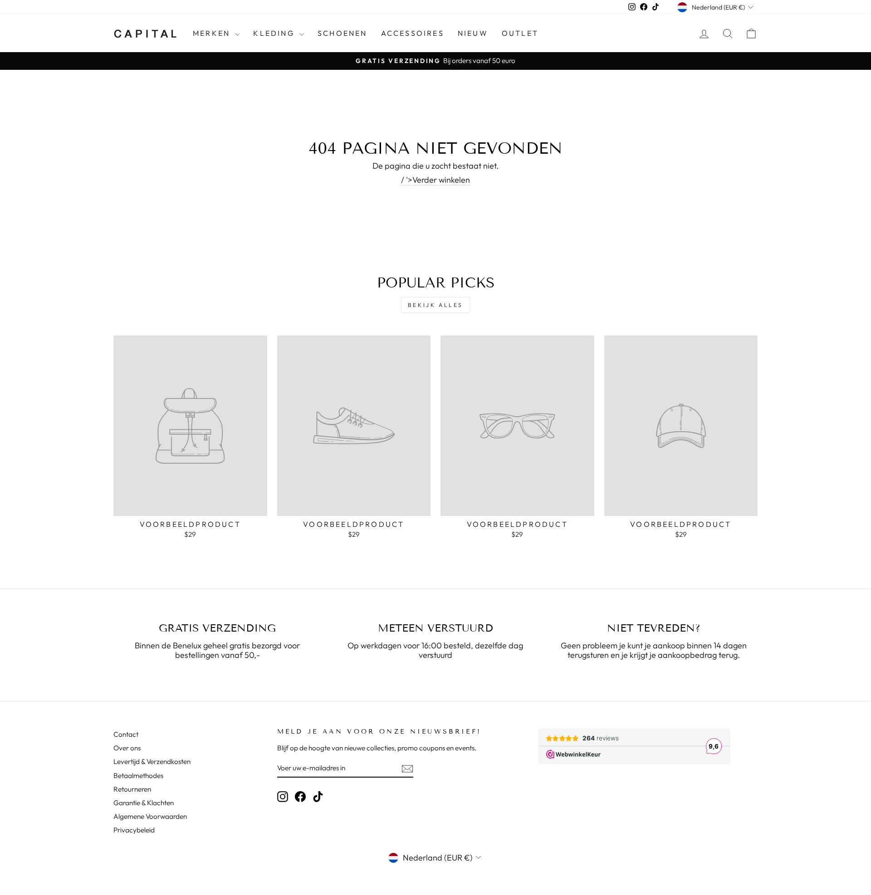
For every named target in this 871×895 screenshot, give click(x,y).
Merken (213, 33)
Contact (125, 734)
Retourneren (132, 789)
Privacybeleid (134, 830)
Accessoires (412, 33)
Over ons (127, 748)
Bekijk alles (435, 305)
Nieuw (473, 33)
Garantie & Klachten (143, 802)
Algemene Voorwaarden (150, 816)
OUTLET (520, 33)
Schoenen (342, 33)
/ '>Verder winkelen (435, 180)
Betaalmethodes (138, 775)
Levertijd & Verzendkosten (152, 761)
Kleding (275, 33)
